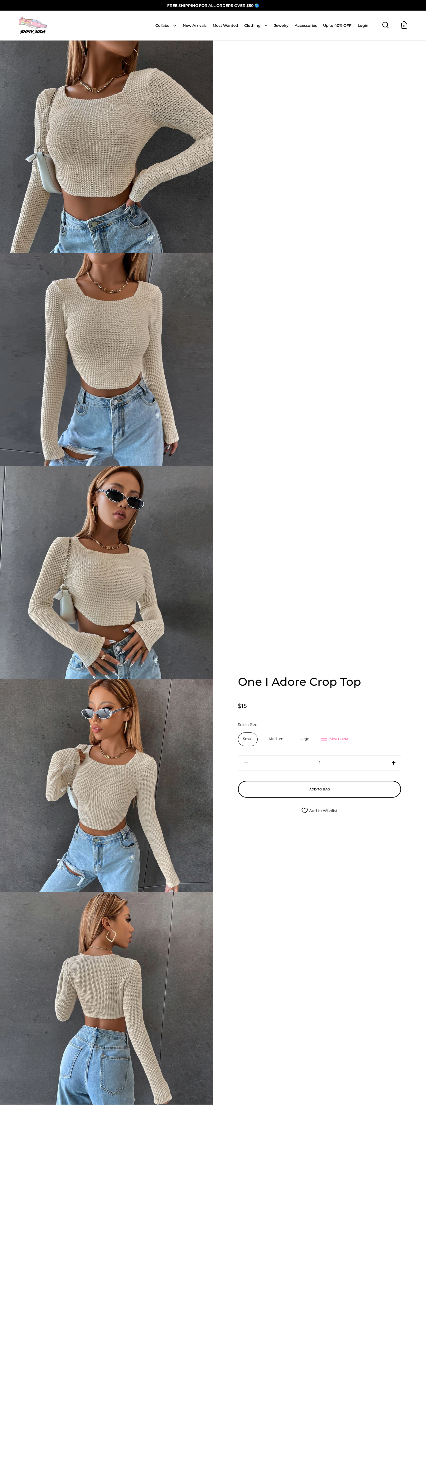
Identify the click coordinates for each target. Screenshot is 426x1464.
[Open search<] (385, 25)
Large (304, 739)
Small (248, 739)
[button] (393, 762)
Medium (276, 739)
